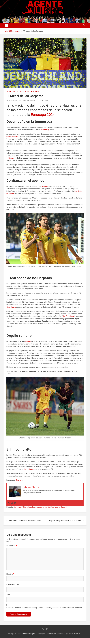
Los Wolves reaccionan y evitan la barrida (25, 520)
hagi (34, 507)
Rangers (11, 158)
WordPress (78, 634)
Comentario (11, 546)
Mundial (28, 341)
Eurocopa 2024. (43, 115)
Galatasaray (44, 130)
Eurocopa (17, 507)
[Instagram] (12, 503)
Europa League (29, 469)
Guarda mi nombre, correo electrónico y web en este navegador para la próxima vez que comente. (44, 608)
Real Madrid (11, 307)
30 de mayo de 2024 (13, 100)
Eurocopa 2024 (12, 92)
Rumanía (45, 186)
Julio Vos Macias (29, 100)
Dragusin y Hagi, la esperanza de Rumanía (65, 520)
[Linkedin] (15, 503)
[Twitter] (9, 503)
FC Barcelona (68, 316)
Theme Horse (51, 634)
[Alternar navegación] (7, 25)
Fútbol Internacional (30, 92)
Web (8, 595)
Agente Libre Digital (27, 634)
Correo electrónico (14, 584)
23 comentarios (42, 100)
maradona (40, 507)
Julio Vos (19, 480)
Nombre (10, 574)
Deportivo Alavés (12, 136)
